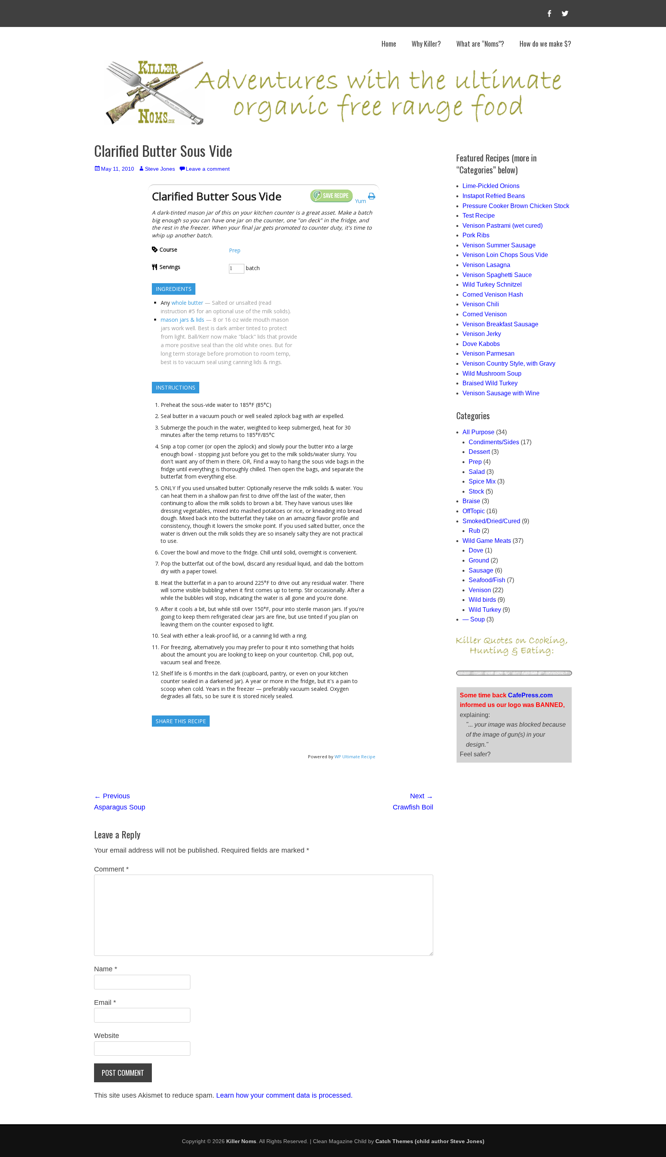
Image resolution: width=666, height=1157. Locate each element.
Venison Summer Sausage (499, 245)
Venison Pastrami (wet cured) (502, 225)
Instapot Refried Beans (493, 196)
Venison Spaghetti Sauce (497, 275)
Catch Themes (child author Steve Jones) (429, 1141)
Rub (474, 530)
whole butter (187, 302)
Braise (471, 501)
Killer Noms (241, 1141)
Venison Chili (480, 304)
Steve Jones (160, 169)
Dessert (479, 451)
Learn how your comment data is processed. (284, 1095)
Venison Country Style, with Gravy (508, 363)
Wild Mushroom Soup (491, 373)
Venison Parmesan (488, 353)
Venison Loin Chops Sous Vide (505, 255)
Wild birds (482, 599)
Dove (476, 550)
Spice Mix (482, 481)
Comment (111, 869)
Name (105, 969)
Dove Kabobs (481, 344)
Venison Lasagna (486, 265)
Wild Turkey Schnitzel (492, 284)
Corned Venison (484, 314)
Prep (234, 250)
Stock (476, 491)
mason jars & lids (182, 319)
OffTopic (473, 511)
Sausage (481, 570)
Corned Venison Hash (492, 294)
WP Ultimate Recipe (355, 756)
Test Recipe (478, 215)
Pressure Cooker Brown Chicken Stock (515, 206)
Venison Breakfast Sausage (500, 324)
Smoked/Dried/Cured (491, 521)
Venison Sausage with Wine (501, 393)
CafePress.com (530, 695)
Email (105, 1002)
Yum (360, 201)
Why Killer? (426, 44)
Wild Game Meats (486, 540)
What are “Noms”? (480, 44)
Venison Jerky (481, 334)
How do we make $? (545, 44)
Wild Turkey (485, 609)
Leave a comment (208, 169)
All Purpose (478, 432)
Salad (477, 472)
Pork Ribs (475, 235)
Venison (480, 590)
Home (389, 44)
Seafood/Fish (487, 580)
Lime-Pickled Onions (491, 186)
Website (106, 1035)
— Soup (473, 619)
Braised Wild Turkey (490, 383)
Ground (479, 560)
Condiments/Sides (494, 442)
